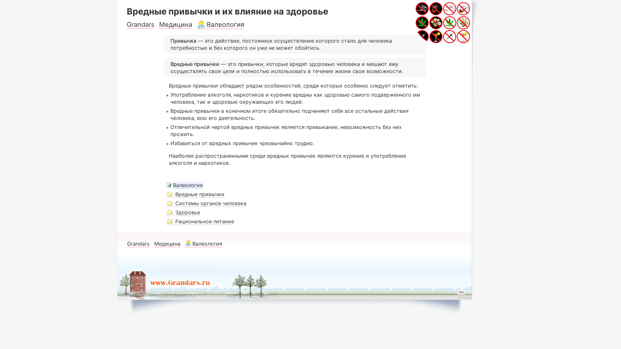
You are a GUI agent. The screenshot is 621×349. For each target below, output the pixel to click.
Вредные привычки (199, 194)
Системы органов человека (210, 203)
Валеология (225, 24)
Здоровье (187, 212)
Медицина (175, 24)
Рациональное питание (204, 221)
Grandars (140, 24)
